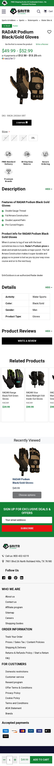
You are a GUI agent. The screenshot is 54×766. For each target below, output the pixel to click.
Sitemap (9, 612)
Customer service (14, 677)
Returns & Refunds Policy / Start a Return (27, 652)
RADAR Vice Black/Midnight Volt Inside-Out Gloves (35, 395)
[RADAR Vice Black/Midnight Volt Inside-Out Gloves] (36, 379)
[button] (26, 57)
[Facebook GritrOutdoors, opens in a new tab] (4, 578)
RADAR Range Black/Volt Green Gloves (10, 395)
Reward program (14, 682)
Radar (15, 26)
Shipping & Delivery (15, 647)
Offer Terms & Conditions (18, 687)
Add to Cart (41, 759)
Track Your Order (13, 636)
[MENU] (4, 11)
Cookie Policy (28, 698)
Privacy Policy (28, 693)
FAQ (7, 658)
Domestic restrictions (16, 671)
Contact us (10, 602)
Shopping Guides (14, 623)
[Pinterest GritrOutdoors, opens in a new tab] (16, 578)
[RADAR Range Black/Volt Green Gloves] (12, 379)
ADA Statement (13, 708)
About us (10, 596)
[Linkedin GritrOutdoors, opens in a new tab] (22, 578)
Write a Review (42, 44)
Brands (9, 713)
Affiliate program (14, 607)
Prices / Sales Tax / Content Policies (24, 642)
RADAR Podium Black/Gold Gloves (23, 481)
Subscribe (27, 528)
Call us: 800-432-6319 (17, 556)
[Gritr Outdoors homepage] (21, 11)
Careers (9, 618)
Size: (6, 132)
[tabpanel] (13, 394)
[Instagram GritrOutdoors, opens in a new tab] (10, 578)
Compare (21, 123)
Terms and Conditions (28, 703)
